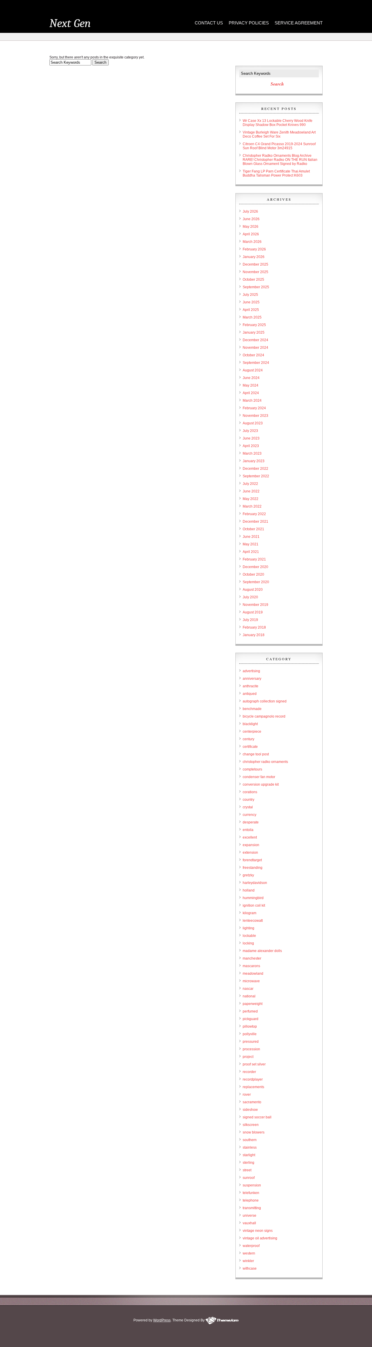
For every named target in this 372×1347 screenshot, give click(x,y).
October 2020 (253, 574)
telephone (251, 1200)
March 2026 (252, 242)
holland (249, 890)
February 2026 (254, 249)
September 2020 (256, 582)
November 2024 (255, 348)
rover (247, 1094)
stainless (250, 1147)
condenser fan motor (259, 777)
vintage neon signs (258, 1231)
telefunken (251, 1193)
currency (249, 815)
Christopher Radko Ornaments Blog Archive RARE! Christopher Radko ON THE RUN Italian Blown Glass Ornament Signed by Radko (280, 160)
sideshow (250, 1110)
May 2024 (250, 385)
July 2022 (250, 484)
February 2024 (254, 408)
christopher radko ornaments (265, 762)
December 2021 (255, 521)
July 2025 (250, 295)
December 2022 (255, 469)
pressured (251, 1042)
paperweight (252, 1004)
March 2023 (252, 453)
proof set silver (254, 1064)
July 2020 (250, 597)
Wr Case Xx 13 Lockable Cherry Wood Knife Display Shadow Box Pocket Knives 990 (277, 123)
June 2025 (251, 302)
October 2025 (253, 279)
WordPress (162, 1320)
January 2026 (253, 257)
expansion (251, 845)
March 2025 (252, 317)
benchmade (252, 709)
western (249, 1253)
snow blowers (253, 1132)
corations (250, 792)
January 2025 (253, 332)
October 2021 (253, 529)
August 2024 (253, 370)
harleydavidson (255, 883)
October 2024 (253, 355)
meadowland (253, 973)
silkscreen (251, 1125)
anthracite (250, 686)
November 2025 (255, 272)
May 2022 (250, 499)
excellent (250, 837)
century (248, 739)
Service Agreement (299, 22)
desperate (251, 822)
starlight (249, 1155)
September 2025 (256, 287)
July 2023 (250, 431)
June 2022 (251, 491)
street (247, 1170)
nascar (248, 989)
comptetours (252, 769)
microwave (251, 981)
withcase (250, 1268)
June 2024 (251, 378)
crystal (248, 807)
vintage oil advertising (260, 1238)
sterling (248, 1163)
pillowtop (250, 1026)
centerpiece (252, 731)
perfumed (250, 1011)
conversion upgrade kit (261, 784)
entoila (248, 830)
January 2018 (253, 635)
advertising (251, 671)
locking (248, 943)
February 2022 (254, 514)
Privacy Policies (249, 22)
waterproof (251, 1246)
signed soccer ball (257, 1117)
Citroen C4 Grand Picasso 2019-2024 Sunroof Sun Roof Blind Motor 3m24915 (279, 146)
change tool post (256, 754)
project (248, 1057)
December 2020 (255, 567)
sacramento (252, 1102)
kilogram (249, 913)
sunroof (249, 1178)
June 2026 (251, 219)
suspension (252, 1185)
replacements (253, 1087)
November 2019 (255, 605)
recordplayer (253, 1079)
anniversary (252, 679)
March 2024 (252, 400)
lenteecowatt (253, 921)
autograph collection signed (265, 701)
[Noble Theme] (222, 1320)
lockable (249, 936)
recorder (249, 1072)
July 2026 (250, 211)
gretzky (248, 875)
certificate (250, 747)
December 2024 (255, 340)
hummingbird (253, 898)
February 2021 (254, 559)
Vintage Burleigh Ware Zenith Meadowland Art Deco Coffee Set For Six (279, 134)
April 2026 (251, 234)
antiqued (250, 694)
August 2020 (253, 590)
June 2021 (251, 537)
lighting (248, 928)
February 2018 (254, 627)
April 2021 (251, 552)
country (248, 800)
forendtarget (252, 860)
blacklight (250, 724)
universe (249, 1215)
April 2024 (251, 393)
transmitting (252, 1208)
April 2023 (251, 446)
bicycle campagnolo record (264, 716)
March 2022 (252, 506)
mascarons (251, 966)
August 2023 (253, 423)
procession (251, 1049)
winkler (248, 1261)
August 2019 (253, 612)
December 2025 (255, 264)
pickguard (250, 1019)
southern (250, 1140)
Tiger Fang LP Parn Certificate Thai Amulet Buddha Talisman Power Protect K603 (276, 173)
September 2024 (256, 363)
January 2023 (253, 461)
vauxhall (249, 1223)
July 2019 (250, 620)
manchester (252, 958)
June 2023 (251, 438)
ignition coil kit (254, 905)
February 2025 (254, 325)
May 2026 (250, 227)
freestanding (252, 868)
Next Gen (70, 23)
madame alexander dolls (262, 951)
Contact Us (209, 22)
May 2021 (250, 544)
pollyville (250, 1034)
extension (250, 852)
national (249, 996)
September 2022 (256, 476)
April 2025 (251, 310)
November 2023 (255, 416)
